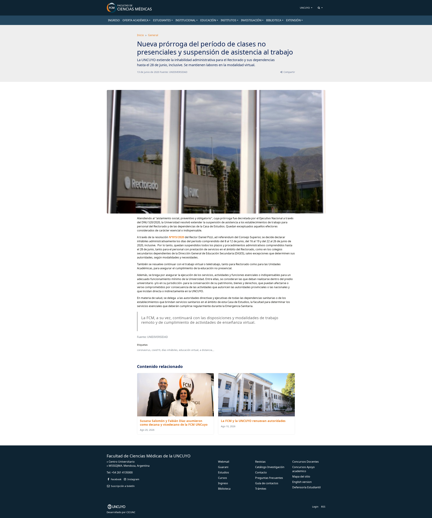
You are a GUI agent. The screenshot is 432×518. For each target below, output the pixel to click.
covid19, (156, 350)
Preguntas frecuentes (269, 478)
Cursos (222, 478)
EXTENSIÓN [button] (293, 20)
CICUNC (130, 512)
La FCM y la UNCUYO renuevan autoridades (253, 421)
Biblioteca (224, 488)
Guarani (223, 467)
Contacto (261, 472)
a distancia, (206, 350)
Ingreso (223, 483)
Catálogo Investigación (269, 467)
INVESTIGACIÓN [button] (251, 20)
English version (302, 482)
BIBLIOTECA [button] (273, 20)
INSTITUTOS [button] (228, 20)
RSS (323, 506)
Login (315, 506)
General (153, 35)
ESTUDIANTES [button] (162, 20)
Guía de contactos (266, 483)
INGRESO (114, 20)
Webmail (223, 461)
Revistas (260, 461)
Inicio (140, 35)
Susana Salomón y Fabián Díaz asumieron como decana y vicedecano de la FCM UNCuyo (174, 422)
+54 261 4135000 (122, 472)
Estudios (223, 472)
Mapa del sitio (301, 476)
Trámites (260, 488)
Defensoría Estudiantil (306, 487)
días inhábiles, (170, 350)
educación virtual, (189, 350)
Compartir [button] (289, 72)
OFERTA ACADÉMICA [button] (135, 20)
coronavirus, (144, 350)
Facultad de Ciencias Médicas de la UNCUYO (149, 456)
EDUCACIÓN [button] (208, 20)
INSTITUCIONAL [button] (186, 20)
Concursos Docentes (305, 461)
